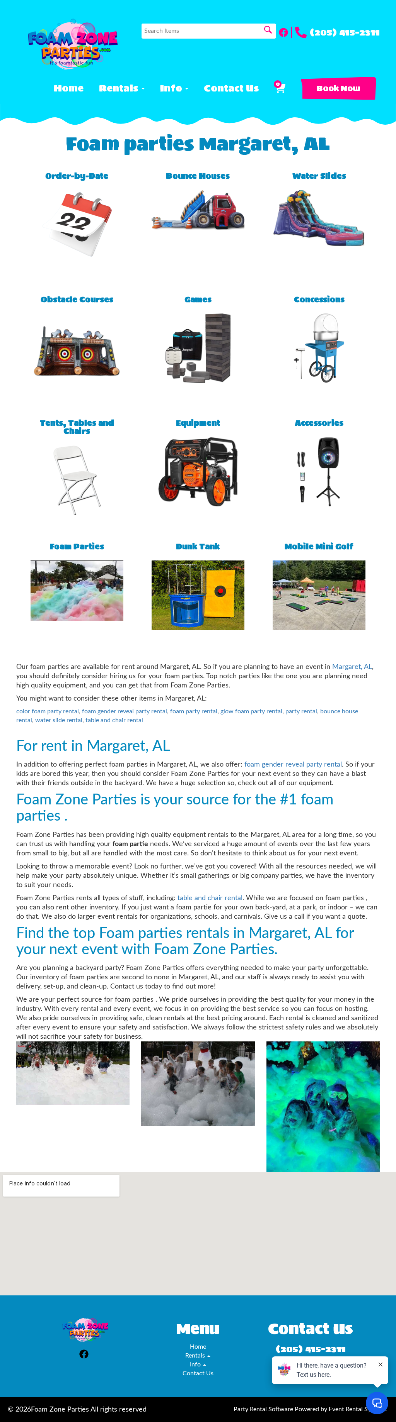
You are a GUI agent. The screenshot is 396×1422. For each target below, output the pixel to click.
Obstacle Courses (77, 300)
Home (69, 88)
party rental (301, 711)
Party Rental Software (263, 1409)
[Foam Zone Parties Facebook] (285, 32)
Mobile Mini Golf (319, 547)
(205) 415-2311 (345, 32)
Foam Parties (77, 547)
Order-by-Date (76, 176)
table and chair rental (114, 720)
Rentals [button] (120, 88)
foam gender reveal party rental (124, 711)
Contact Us (231, 88)
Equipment (198, 423)
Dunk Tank (198, 547)
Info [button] (172, 88)
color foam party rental (47, 711)
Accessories (319, 423)
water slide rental (58, 720)
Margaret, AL (352, 667)
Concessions (319, 300)
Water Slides (319, 176)
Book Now (338, 88)
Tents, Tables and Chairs (77, 427)
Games (198, 300)
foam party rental (193, 711)
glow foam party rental (251, 711)
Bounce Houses (198, 176)
